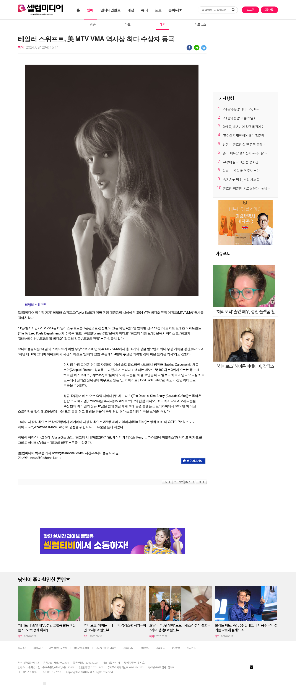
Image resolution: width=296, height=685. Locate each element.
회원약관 (37, 648)
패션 (130, 9)
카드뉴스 (200, 24)
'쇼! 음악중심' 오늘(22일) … (240, 118)
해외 (163, 24)
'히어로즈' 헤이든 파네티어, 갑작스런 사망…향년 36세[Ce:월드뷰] (115, 627)
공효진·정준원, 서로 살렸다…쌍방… (246, 189)
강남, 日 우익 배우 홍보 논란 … (243, 171)
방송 (93, 24)
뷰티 (144, 9)
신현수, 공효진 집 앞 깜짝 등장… (244, 145)
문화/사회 (175, 9)
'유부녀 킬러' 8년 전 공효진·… (242, 162)
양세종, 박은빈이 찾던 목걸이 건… (245, 127)
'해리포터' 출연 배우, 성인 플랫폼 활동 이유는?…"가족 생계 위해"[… (47, 627)
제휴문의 (160, 648)
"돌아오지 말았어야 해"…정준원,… (245, 136)
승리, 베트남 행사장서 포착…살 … (245, 153)
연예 (90, 9)
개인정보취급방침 (58, 648)
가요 (128, 24)
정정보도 (144, 648)
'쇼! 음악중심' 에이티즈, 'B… (241, 109)
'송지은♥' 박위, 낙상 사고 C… (242, 180)
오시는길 (191, 648)
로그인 (250, 9)
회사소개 (22, 648)
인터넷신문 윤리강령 (106, 648)
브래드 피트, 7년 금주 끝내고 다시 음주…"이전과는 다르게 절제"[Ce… (246, 627)
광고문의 (175, 648)
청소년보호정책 (81, 648)
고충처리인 (128, 648)
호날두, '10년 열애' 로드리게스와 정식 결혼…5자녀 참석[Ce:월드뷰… (179, 627)
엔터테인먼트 (110, 9)
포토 (158, 9)
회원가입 (269, 9)
